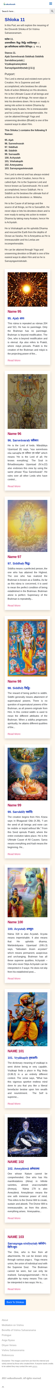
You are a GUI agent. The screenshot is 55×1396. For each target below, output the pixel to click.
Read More (14, 360)
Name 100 (15, 922)
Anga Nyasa (8, 1340)
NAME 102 (16, 1162)
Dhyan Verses (9, 1345)
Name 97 (14, 557)
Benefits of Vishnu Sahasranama (19, 1330)
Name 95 (14, 311)
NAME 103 (16, 1237)
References (8, 1355)
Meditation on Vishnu (13, 1325)
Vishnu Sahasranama (13, 1350)
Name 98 (14, 681)
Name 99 (14, 805)
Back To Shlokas (15, 1302)
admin (34, 1366)
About (5, 1320)
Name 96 (14, 434)
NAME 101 (16, 1051)
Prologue (6, 1335)
